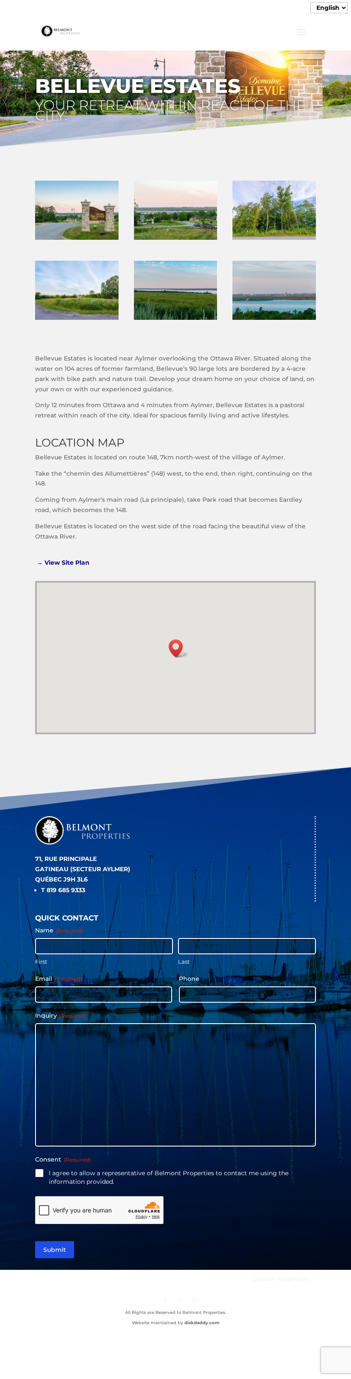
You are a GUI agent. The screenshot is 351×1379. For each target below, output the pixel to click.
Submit (54, 1250)
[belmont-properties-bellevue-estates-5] (77, 320)
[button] (178, 648)
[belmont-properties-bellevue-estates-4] (274, 320)
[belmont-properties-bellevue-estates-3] (175, 320)
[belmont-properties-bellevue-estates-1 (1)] (77, 240)
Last (184, 961)
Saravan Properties (284, 1279)
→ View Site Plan (64, 562)
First (41, 961)
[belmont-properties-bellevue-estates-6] (274, 240)
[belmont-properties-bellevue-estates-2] (175, 240)
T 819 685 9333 (63, 890)
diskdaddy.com (201, 1322)
